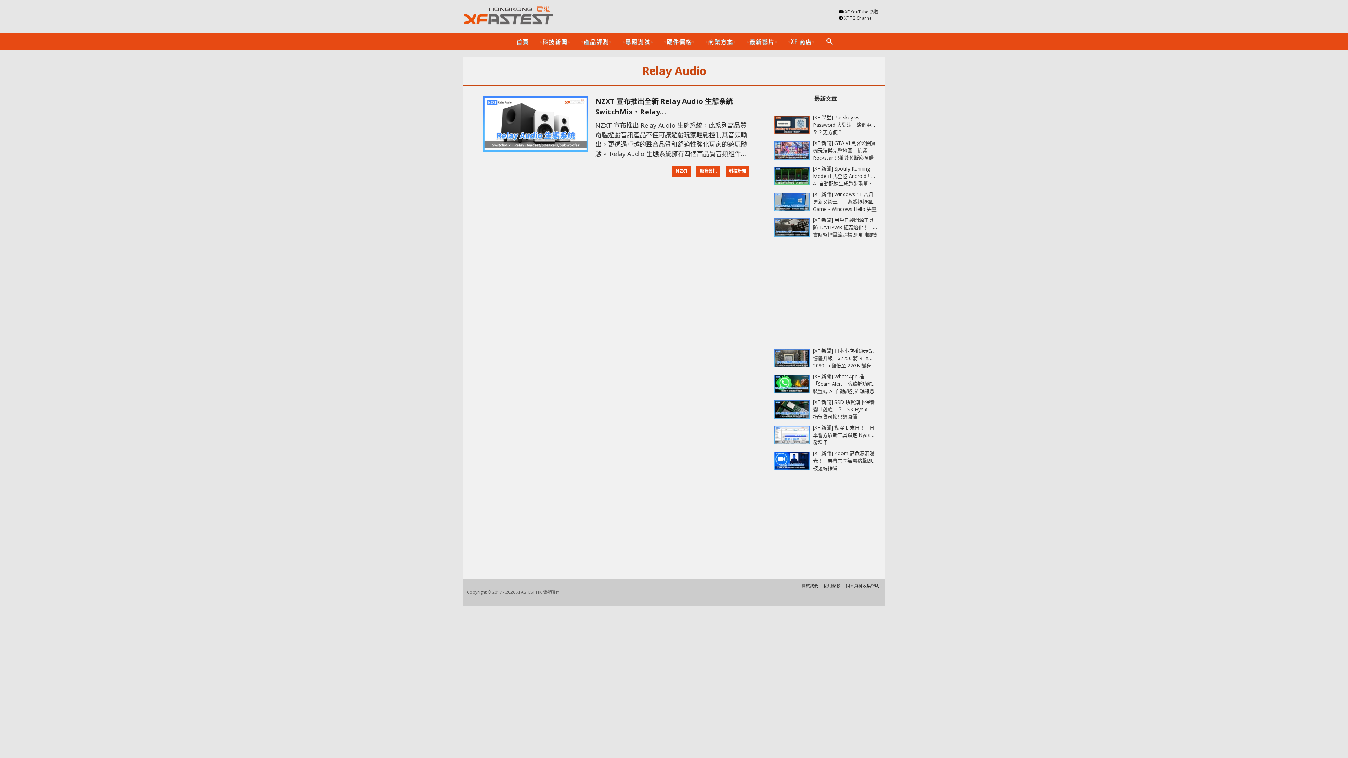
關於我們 (809, 586)
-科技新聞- (555, 41)
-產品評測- (596, 41)
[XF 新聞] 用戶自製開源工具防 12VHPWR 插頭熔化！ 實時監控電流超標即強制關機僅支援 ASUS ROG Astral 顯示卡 (845, 235)
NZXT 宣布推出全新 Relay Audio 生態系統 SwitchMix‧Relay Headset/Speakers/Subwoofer (667, 107)
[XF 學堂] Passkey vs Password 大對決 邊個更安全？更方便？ (844, 124)
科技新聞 (737, 171)
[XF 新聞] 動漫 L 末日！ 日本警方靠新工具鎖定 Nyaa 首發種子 (845, 435)
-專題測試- (637, 41)
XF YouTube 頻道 (861, 12)
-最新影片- (762, 41)
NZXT (682, 171)
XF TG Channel (858, 18)
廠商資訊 (708, 171)
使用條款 (832, 586)
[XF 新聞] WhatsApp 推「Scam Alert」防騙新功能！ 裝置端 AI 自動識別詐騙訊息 (847, 383)
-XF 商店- (801, 41)
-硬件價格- (679, 41)
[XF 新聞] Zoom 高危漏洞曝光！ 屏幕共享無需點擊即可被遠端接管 (845, 460)
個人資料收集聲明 (862, 586)
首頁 (522, 41)
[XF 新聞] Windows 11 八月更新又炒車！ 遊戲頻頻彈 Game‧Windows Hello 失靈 (845, 201)
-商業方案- (720, 41)
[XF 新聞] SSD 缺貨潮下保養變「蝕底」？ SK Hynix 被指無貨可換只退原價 (844, 409)
